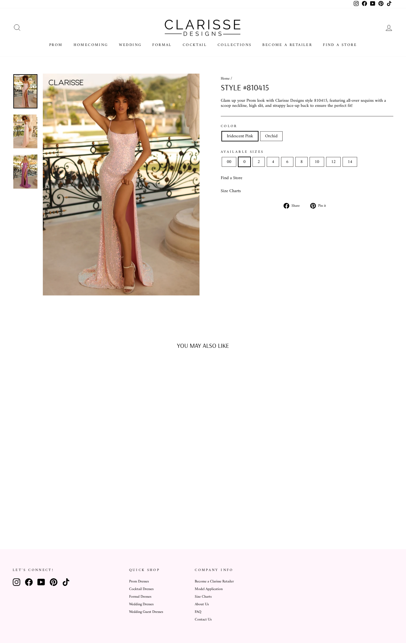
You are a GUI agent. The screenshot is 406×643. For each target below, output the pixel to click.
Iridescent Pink (240, 136)
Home (225, 78)
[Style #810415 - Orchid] (62, 512)
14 (350, 162)
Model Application (209, 589)
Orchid (271, 136)
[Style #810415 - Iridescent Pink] (53, 512)
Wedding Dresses (141, 604)
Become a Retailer (287, 45)
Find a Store (340, 45)
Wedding (130, 45)
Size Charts (231, 191)
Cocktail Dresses (141, 589)
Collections (235, 45)
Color (229, 126)
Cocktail (195, 45)
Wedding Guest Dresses (146, 612)
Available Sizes (242, 152)
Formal (162, 45)
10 (317, 162)
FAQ (198, 612)
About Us (202, 604)
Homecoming (91, 45)
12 (333, 162)
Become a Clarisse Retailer (214, 581)
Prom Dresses (139, 581)
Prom (56, 45)
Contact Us (203, 619)
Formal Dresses (140, 597)
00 (229, 162)
